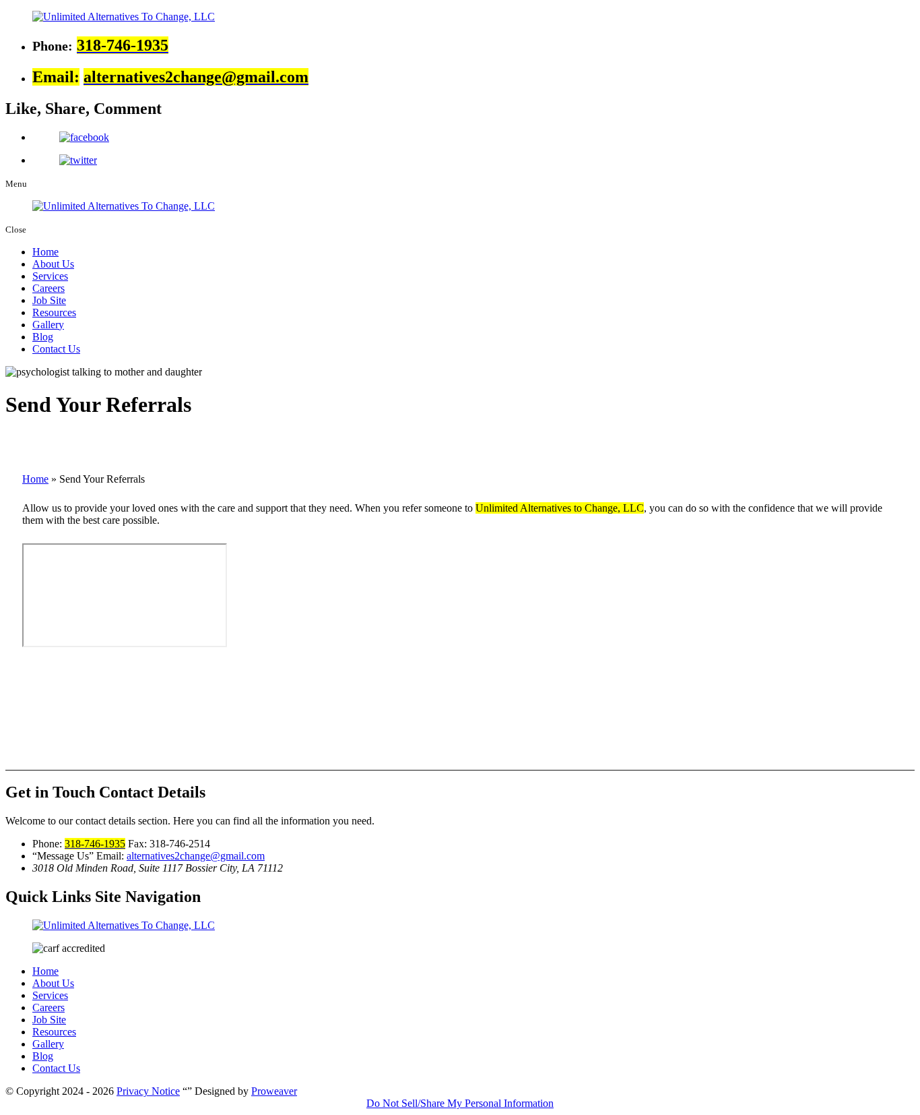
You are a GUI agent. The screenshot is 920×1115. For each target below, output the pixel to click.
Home (45, 252)
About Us (53, 264)
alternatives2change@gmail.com (196, 856)
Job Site (49, 300)
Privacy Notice (148, 1091)
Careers (48, 288)
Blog (42, 336)
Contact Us (56, 349)
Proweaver (274, 1091)
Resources (54, 312)
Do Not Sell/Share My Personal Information (460, 1103)
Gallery (48, 324)
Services (50, 276)
